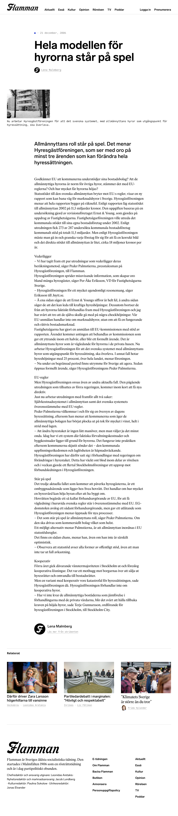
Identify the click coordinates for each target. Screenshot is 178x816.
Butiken (97, 778)
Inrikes (68, 705)
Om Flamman (100, 765)
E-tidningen (99, 759)
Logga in (145, 9)
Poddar (119, 9)
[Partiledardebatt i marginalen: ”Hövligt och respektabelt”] (89, 677)
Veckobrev (13, 705)
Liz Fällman (84, 705)
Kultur (72, 9)
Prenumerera (162, 9)
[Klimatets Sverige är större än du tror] (146, 677)
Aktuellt (49, 9)
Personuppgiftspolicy (106, 790)
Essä (61, 9)
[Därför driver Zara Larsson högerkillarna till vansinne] (32, 677)
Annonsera (99, 784)
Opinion (84, 9)
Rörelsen (98, 9)
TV (109, 9)
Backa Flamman (102, 771)
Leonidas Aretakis (34, 705)
